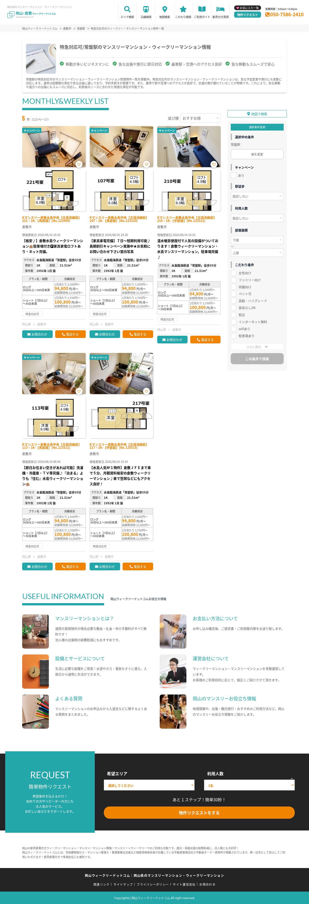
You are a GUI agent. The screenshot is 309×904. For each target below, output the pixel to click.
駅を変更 (257, 154)
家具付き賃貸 (220, 17)
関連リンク (101, 884)
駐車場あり (246, 335)
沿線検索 (146, 17)
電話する (72, 334)
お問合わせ (39, 334)
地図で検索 (259, 114)
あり (241, 175)
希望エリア (117, 773)
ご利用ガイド (202, 17)
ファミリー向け (250, 280)
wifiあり (244, 328)
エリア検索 (127, 17)
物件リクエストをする (199, 813)
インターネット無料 (253, 321)
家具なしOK (247, 307)
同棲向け (245, 287)
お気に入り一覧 (249, 8)
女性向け (245, 273)
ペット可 (245, 293)
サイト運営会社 (184, 884)
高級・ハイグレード (253, 300)
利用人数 (215, 773)
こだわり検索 (183, 17)
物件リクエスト (247, 14)
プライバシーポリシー (153, 884)
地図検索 (164, 17)
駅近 (242, 314)
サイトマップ (123, 884)
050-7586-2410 (287, 14)
